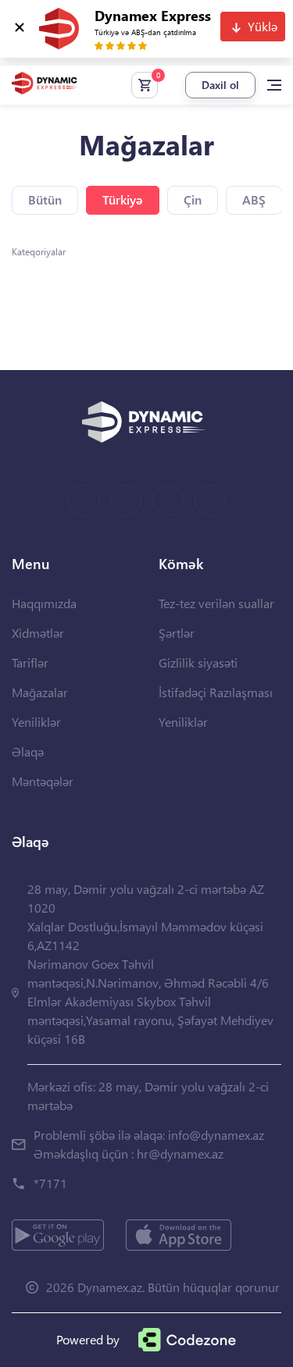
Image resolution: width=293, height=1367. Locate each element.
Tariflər (30, 662)
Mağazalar (40, 692)
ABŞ (254, 199)
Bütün (45, 199)
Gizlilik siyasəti (198, 662)
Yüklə (262, 26)
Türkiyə (122, 199)
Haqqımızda (44, 603)
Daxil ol (220, 84)
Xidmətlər (38, 633)
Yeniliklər (36, 722)
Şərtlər (177, 633)
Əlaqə (28, 751)
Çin (193, 199)
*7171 (50, 1183)
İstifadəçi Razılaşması (216, 692)
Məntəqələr (42, 781)
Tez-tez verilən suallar (216, 603)
